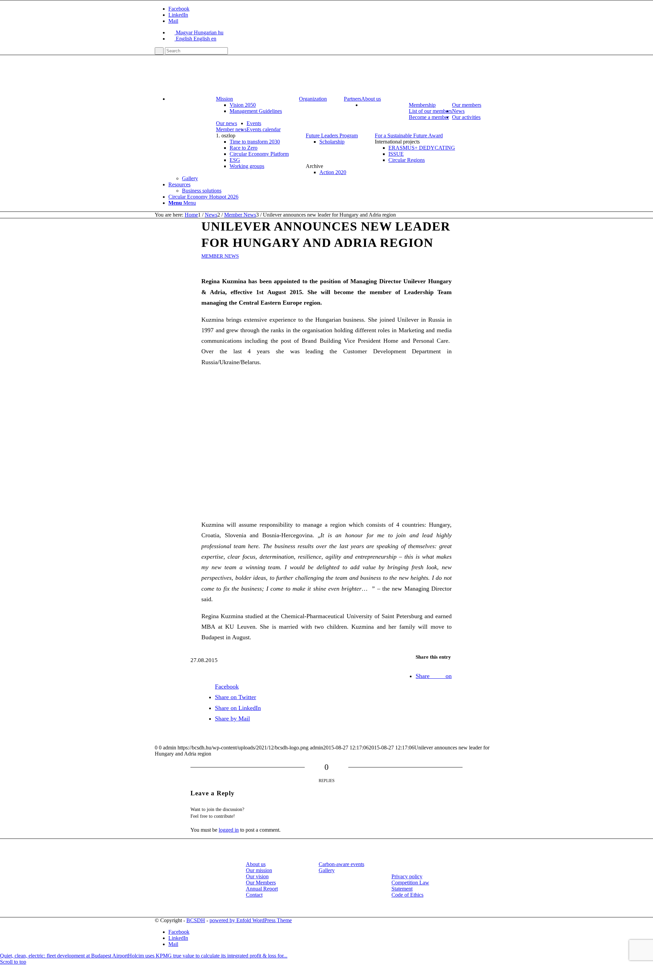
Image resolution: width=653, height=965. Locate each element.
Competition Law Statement (410, 886)
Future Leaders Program (332, 135)
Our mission (259, 870)
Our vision (257, 876)
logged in (229, 830)
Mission (224, 99)
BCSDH (195, 920)
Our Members (261, 882)
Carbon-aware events (341, 864)
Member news (231, 129)
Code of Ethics (407, 895)
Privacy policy (406, 876)
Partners (352, 99)
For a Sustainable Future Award (409, 135)
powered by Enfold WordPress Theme (251, 920)
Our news (226, 123)
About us (256, 864)
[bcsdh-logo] (206, 87)
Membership (422, 105)
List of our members (430, 111)
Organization (313, 99)
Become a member (429, 117)
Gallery (327, 870)
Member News (220, 256)
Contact (254, 895)
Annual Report (262, 889)
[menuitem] (333, 99)
